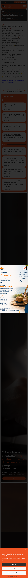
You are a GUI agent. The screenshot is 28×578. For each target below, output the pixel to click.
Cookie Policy (10, 576)
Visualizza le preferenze (14, 573)
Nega (14, 568)
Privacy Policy (16, 576)
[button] (25, 550)
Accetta (14, 564)
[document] (14, 289)
